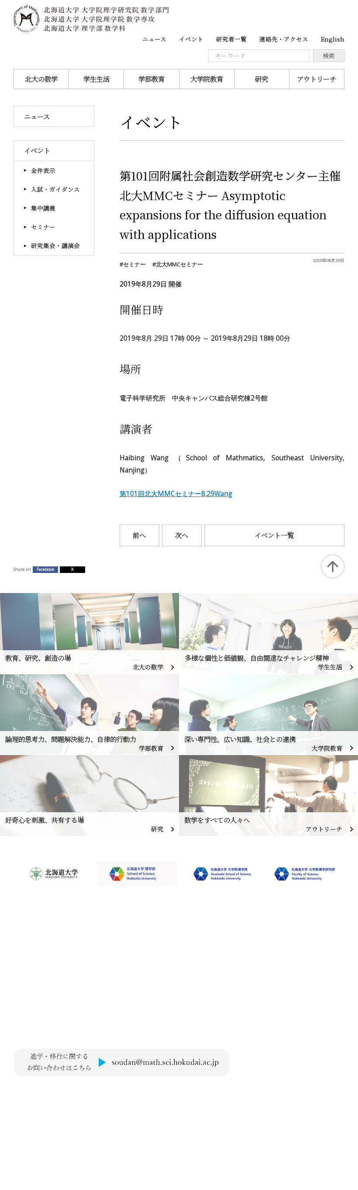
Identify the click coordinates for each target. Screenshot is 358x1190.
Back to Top (332, 566)
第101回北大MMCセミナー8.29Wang (176, 493)
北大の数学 (41, 78)
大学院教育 (206, 78)
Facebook (45, 569)
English (332, 38)
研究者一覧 (231, 38)
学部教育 (151, 78)
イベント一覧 (274, 535)
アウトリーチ (316, 78)
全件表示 (43, 170)
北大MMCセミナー (179, 264)
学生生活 (96, 78)
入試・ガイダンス (55, 189)
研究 (261, 78)
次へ (181, 535)
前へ (139, 535)
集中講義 (43, 208)
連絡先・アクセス (283, 38)
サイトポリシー (36, 1092)
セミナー (43, 226)
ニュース (154, 38)
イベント (191, 38)
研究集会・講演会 (55, 245)
